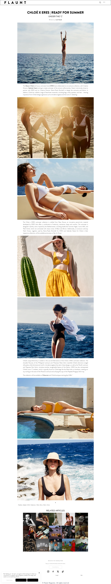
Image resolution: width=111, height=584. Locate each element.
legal (57, 575)
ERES (52, 86)
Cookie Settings (9, 580)
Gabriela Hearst (33, 88)
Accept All (33, 580)
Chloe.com (45, 375)
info (81, 575)
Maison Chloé (30, 86)
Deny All (21, 580)
